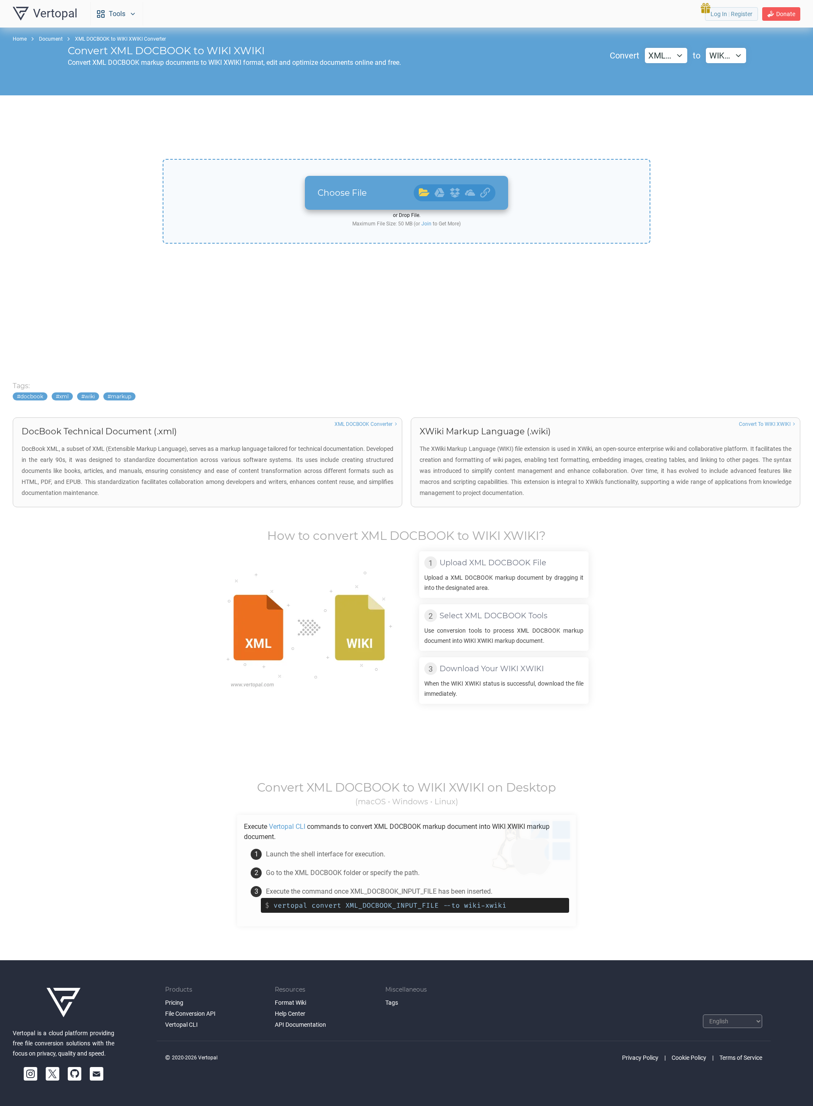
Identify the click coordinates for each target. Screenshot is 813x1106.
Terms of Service (740, 1057)
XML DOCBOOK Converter (364, 424)
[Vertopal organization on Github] (74, 1074)
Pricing (174, 1002)
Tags (391, 1002)
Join (426, 224)
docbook (31, 396)
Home (20, 39)
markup (121, 396)
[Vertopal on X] (52, 1074)
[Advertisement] (406, 127)
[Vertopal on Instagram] (30, 1074)
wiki (90, 396)
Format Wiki (290, 1002)
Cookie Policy (689, 1057)
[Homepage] (63, 1003)
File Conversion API (190, 1013)
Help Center (290, 1013)
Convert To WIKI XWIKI (765, 424)
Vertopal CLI (181, 1024)
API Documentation (300, 1024)
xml (64, 396)
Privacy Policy (640, 1057)
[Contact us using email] (96, 1074)
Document (51, 39)
